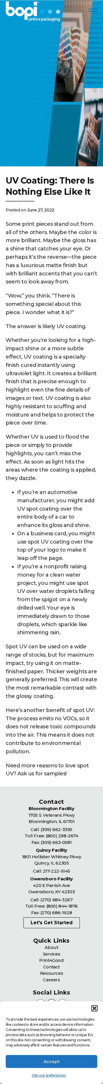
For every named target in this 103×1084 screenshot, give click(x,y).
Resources (51, 973)
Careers (51, 979)
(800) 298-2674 (62, 835)
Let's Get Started (52, 922)
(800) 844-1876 (62, 906)
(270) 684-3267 (56, 899)
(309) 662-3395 (56, 829)
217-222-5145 (56, 871)
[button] (94, 1008)
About (51, 947)
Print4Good (51, 960)
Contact (51, 967)
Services (51, 954)
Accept (51, 1061)
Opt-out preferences (49, 1075)
